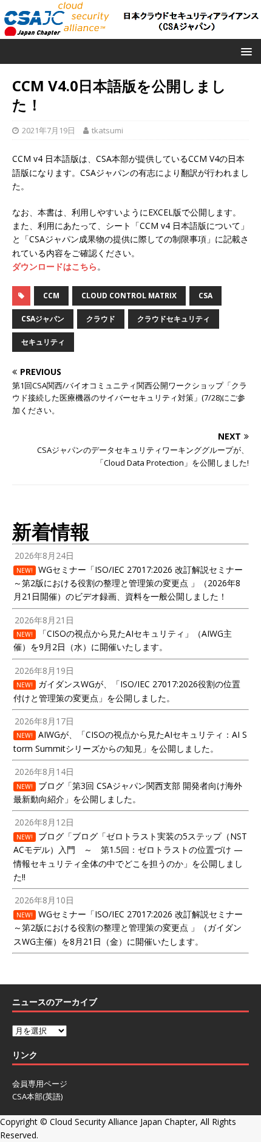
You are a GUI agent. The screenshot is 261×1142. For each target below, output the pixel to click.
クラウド (100, 319)
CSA (205, 295)
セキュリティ (43, 342)
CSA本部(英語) (37, 1096)
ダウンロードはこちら (54, 266)
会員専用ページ (39, 1083)
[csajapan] (130, 32)
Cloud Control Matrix (129, 295)
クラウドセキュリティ (173, 319)
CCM (51, 295)
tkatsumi (107, 130)
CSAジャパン (42, 319)
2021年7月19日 (48, 130)
